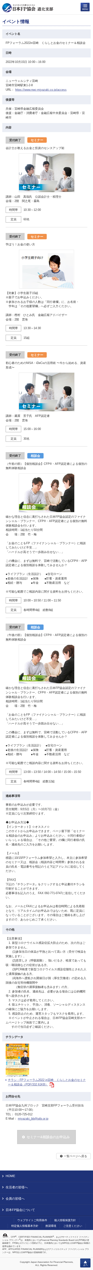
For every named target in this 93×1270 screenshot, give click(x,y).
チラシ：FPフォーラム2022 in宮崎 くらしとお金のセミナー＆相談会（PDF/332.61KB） (47, 1082)
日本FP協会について (20, 1210)
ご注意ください (72, 1225)
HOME (10, 1176)
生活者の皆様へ (17, 1187)
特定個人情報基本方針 (24, 1225)
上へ (85, 1263)
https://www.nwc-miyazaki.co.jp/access (41, 89)
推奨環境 (50, 1225)
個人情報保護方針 (65, 1220)
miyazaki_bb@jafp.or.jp (33, 1118)
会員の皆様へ (15, 1198)
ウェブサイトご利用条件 (32, 1220)
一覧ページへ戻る (75, 1156)
